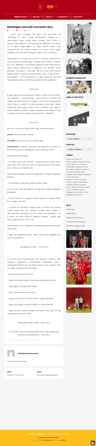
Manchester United (72, 179)
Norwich (69, 182)
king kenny (40, 340)
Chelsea (73, 164)
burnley (87, 162)
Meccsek (38, 16)
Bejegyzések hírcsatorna (75, 218)
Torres (68, 190)
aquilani (22, 340)
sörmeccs (81, 187)
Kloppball (69, 174)
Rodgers (75, 182)
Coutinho (83, 164)
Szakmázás (64, 16)
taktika (88, 187)
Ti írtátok (78, 16)
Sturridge (83, 184)
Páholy (50, 16)
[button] (93, 443)
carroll (26, 340)
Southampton (83, 182)
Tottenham (75, 190)
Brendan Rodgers (72, 162)
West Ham (79, 192)
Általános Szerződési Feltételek (58, 434)
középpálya (86, 174)
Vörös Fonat (55, 437)
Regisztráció (70, 209)
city (78, 164)
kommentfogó (77, 174)
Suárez (68, 187)
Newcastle (83, 179)
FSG (67, 169)
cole (29, 340)
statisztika (69, 184)
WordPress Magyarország (75, 226)
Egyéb (13, 340)
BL (80, 159)
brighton (81, 162)
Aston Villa (75, 159)
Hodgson (69, 172)
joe (37, 340)
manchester (75, 177)
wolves (86, 192)
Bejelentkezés (71, 213)
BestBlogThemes (47, 440)
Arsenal (68, 159)
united (82, 190)
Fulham (72, 169)
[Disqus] (33, 402)
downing (33, 340)
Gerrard (77, 169)
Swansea (74, 187)
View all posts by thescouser (17, 361)
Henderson (85, 169)
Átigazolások (78, 195)
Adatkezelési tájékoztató (36, 434)
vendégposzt (70, 192)
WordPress (63, 440)
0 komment (29, 30)
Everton (85, 167)
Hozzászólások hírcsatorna (75, 222)
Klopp (83, 172)
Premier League (22, 16)
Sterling (76, 184)
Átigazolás (69, 195)
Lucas (68, 177)
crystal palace (70, 167)
